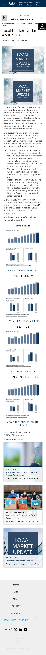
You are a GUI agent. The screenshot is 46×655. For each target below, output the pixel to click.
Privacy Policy (39, 619)
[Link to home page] (12, 3)
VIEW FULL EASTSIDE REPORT (23, 270)
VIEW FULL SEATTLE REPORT (23, 372)
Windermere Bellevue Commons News (17, 23)
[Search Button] (41, 18)
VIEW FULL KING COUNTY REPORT (23, 321)
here (13, 213)
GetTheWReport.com (14, 435)
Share (42, 28)
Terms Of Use (38, 616)
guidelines (17, 126)
